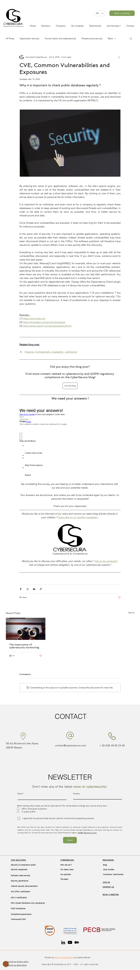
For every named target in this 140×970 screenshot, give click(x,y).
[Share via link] (41, 589)
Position (76, 794)
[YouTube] (70, 942)
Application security (29, 38)
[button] (61, 24)
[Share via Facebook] (20, 589)
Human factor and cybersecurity (60, 38)
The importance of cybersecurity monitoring (24, 646)
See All (131, 612)
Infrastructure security (91, 38)
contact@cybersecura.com (70, 745)
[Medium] (76, 942)
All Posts (10, 38)
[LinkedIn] (63, 942)
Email (20, 794)
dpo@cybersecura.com (87, 833)
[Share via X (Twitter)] (27, 589)
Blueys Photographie (64, 957)
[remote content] (70, 443)
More (110, 38)
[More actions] (119, 57)
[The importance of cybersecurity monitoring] (25, 629)
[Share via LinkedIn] (34, 589)
